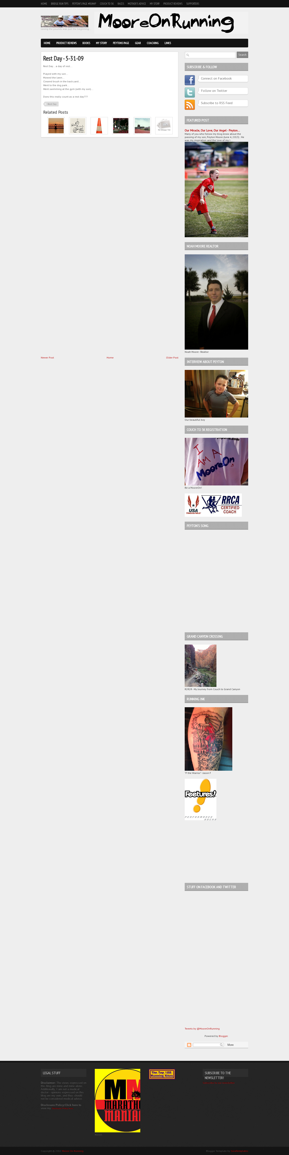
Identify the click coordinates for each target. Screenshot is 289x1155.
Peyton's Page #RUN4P (84, 4)
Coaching (153, 43)
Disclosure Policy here (62, 1108)
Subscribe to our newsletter (219, 1082)
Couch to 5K (107, 4)
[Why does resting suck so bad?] (77, 133)
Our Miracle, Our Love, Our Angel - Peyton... (212, 130)
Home (44, 4)
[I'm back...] (120, 133)
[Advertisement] (211, 851)
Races (121, 4)
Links (168, 43)
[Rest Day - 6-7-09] (142, 133)
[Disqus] (109, 192)
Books (86, 43)
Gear (138, 43)
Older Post (172, 357)
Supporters (192, 4)
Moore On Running (72, 1150)
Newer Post (47, 357)
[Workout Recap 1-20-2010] (56, 133)
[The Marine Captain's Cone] (99, 133)
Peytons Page (121, 43)
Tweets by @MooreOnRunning (202, 1028)
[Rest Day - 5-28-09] (164, 133)
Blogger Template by (227, 1150)
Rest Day (52, 104)
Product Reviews (172, 4)
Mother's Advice (137, 4)
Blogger (223, 1036)
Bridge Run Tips (59, 4)
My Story (155, 4)
